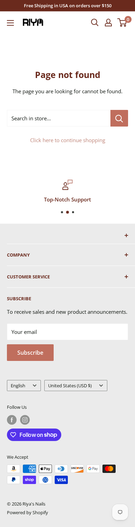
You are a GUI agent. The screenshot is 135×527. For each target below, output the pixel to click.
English (18, 385)
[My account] (108, 22)
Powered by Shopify (27, 512)
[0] (122, 22)
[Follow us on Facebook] (12, 420)
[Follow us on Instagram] (25, 420)
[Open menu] (10, 23)
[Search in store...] (119, 118)
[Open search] (95, 22)
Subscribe (30, 352)
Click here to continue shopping (67, 140)
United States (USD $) (70, 385)
